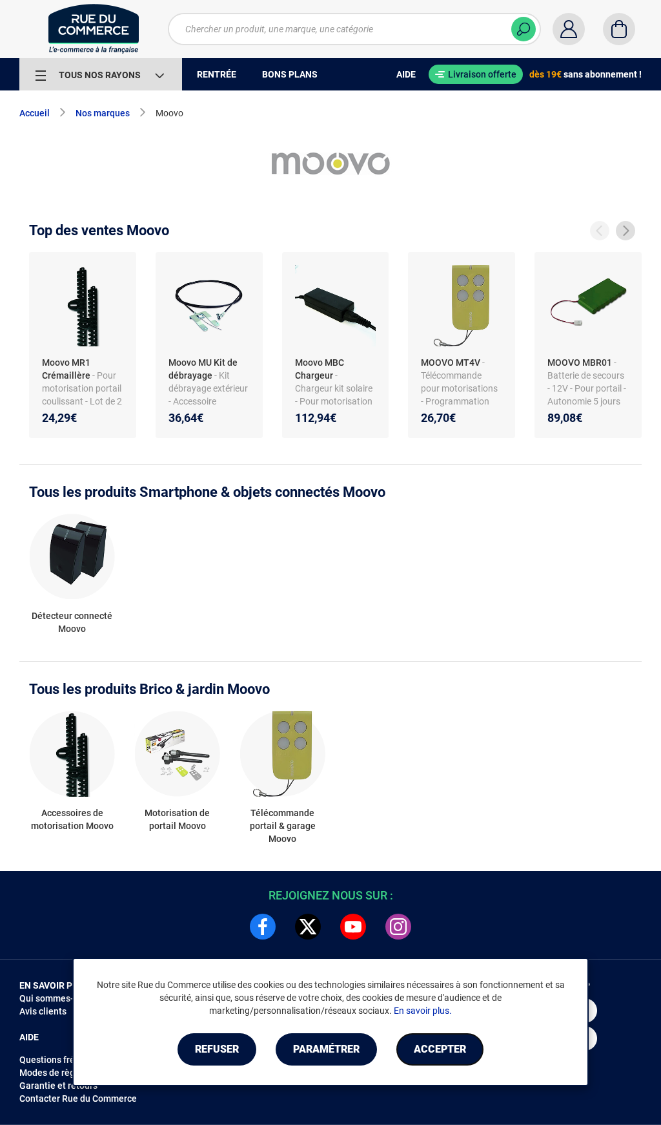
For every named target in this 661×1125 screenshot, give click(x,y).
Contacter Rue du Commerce (78, 1098)
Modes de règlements (63, 1072)
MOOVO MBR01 (579, 362)
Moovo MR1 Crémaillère (66, 369)
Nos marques (103, 113)
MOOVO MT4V (450, 362)
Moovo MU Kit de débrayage (203, 369)
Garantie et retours (58, 1085)
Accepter (440, 1049)
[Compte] (568, 29)
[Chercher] (523, 29)
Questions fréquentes (63, 1060)
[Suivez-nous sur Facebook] (263, 927)
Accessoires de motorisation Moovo (72, 819)
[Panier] (619, 29)
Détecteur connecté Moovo (72, 622)
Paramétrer (326, 1049)
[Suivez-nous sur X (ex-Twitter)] (308, 927)
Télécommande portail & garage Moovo (283, 826)
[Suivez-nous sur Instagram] (398, 927)
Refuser (217, 1049)
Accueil (34, 113)
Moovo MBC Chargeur (319, 369)
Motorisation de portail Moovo (177, 819)
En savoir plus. (423, 1010)
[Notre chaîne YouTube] (353, 927)
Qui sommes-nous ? (59, 998)
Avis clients (42, 1011)
